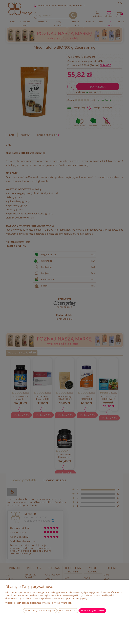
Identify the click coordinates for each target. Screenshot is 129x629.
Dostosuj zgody (68, 610)
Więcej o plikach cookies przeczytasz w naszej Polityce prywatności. (38, 602)
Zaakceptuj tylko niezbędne (40, 610)
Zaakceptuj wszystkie (92, 610)
